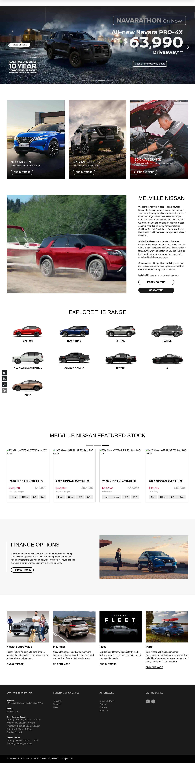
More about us (156, 282)
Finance (57, 704)
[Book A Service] (4, 384)
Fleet (55, 707)
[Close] (4, 390)
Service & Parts (106, 701)
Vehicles (57, 701)
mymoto (166, 275)
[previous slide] (9, 45)
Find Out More (22, 570)
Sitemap (69, 759)
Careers (103, 704)
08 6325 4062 (13, 711)
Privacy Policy (58, 759)
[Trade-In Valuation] (4, 372)
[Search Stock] (4, 378)
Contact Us (156, 290)
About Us (103, 710)
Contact (103, 707)
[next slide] (188, 47)
